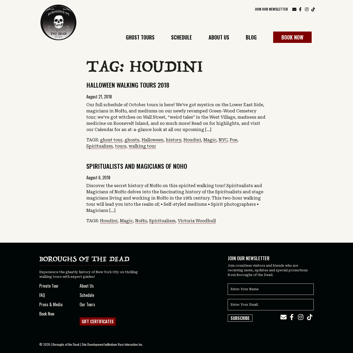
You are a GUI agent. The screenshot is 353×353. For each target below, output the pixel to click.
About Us (219, 38)
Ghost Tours (140, 38)
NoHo (141, 220)
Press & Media (51, 304)
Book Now (292, 37)
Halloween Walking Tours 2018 (127, 84)
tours (120, 146)
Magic (209, 139)
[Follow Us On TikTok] (313, 8)
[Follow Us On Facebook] (300, 8)
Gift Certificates (98, 321)
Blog (251, 38)
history (173, 139)
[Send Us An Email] (294, 9)
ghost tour (111, 139)
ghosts (132, 139)
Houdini (192, 139)
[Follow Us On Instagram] (306, 8)
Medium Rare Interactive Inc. (125, 344)
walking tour (142, 146)
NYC (223, 139)
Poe (233, 139)
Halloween (153, 139)
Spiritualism (99, 146)
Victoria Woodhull (197, 220)
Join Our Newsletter (271, 9)
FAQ (42, 295)
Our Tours (87, 304)
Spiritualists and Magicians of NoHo (136, 166)
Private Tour (49, 286)
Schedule (181, 38)
